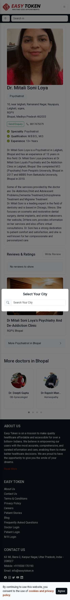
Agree (61, 591)
